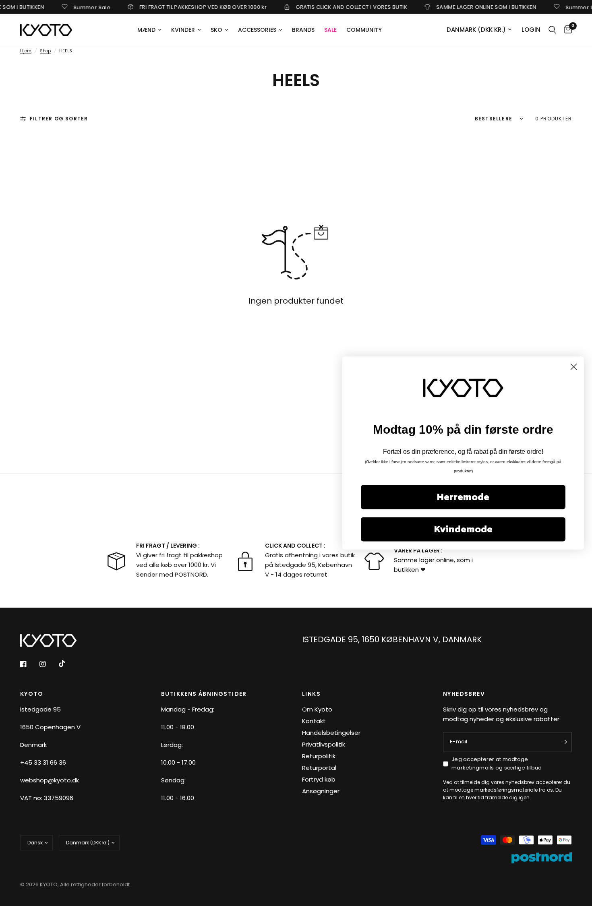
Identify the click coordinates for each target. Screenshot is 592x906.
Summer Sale (80, 7)
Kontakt (314, 721)
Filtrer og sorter (59, 118)
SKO (216, 30)
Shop (45, 51)
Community (364, 30)
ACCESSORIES (257, 30)
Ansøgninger (320, 791)
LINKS (311, 694)
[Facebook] (29, 664)
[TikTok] (68, 663)
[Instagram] (48, 664)
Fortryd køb (318, 779)
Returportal (319, 767)
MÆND (146, 30)
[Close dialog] (574, 367)
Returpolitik (318, 756)
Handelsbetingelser (331, 732)
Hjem (25, 51)
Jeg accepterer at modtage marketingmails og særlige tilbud (496, 763)
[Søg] (552, 30)
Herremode (463, 497)
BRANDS (303, 30)
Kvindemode (463, 529)
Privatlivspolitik (323, 744)
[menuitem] (149, 29)
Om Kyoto (317, 709)
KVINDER (183, 30)
